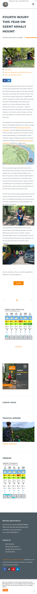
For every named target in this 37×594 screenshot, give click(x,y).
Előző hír (8, 300)
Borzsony (7, 72)
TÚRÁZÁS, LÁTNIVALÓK (10, 444)
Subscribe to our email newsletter (13, 559)
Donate (18, 283)
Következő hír (26, 300)
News (20, 72)
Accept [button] (5, 590)
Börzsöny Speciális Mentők (13, 75)
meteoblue (18, 346)
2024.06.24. (8, 69)
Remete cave (27, 72)
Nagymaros (14, 72)
